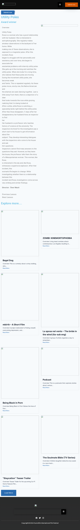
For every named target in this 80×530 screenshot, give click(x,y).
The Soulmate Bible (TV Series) (59, 457)
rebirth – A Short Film (14, 324)
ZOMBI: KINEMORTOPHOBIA (57, 238)
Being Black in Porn (13, 402)
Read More (6, 268)
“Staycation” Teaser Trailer (17, 478)
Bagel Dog (8, 260)
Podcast (47, 379)
